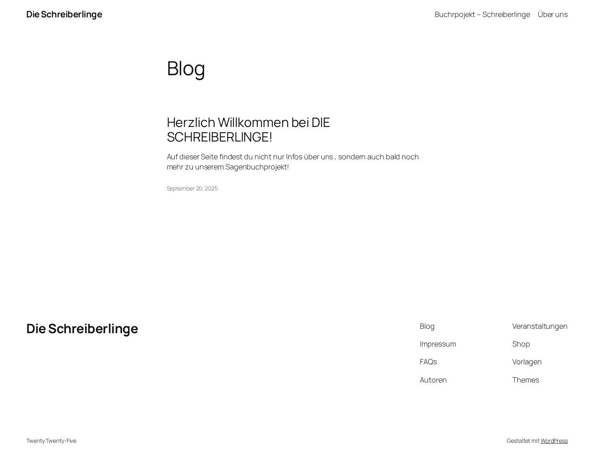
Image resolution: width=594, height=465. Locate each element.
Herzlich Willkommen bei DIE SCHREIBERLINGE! (248, 129)
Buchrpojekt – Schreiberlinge (482, 14)
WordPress (554, 440)
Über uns (553, 14)
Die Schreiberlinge (64, 14)
